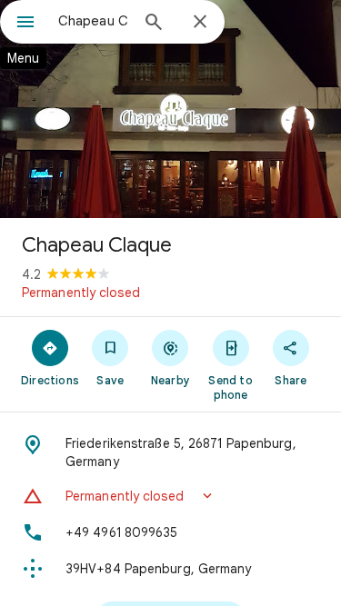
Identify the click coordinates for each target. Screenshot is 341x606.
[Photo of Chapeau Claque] (170, 109)
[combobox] (93, 21)
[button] (170, 496)
